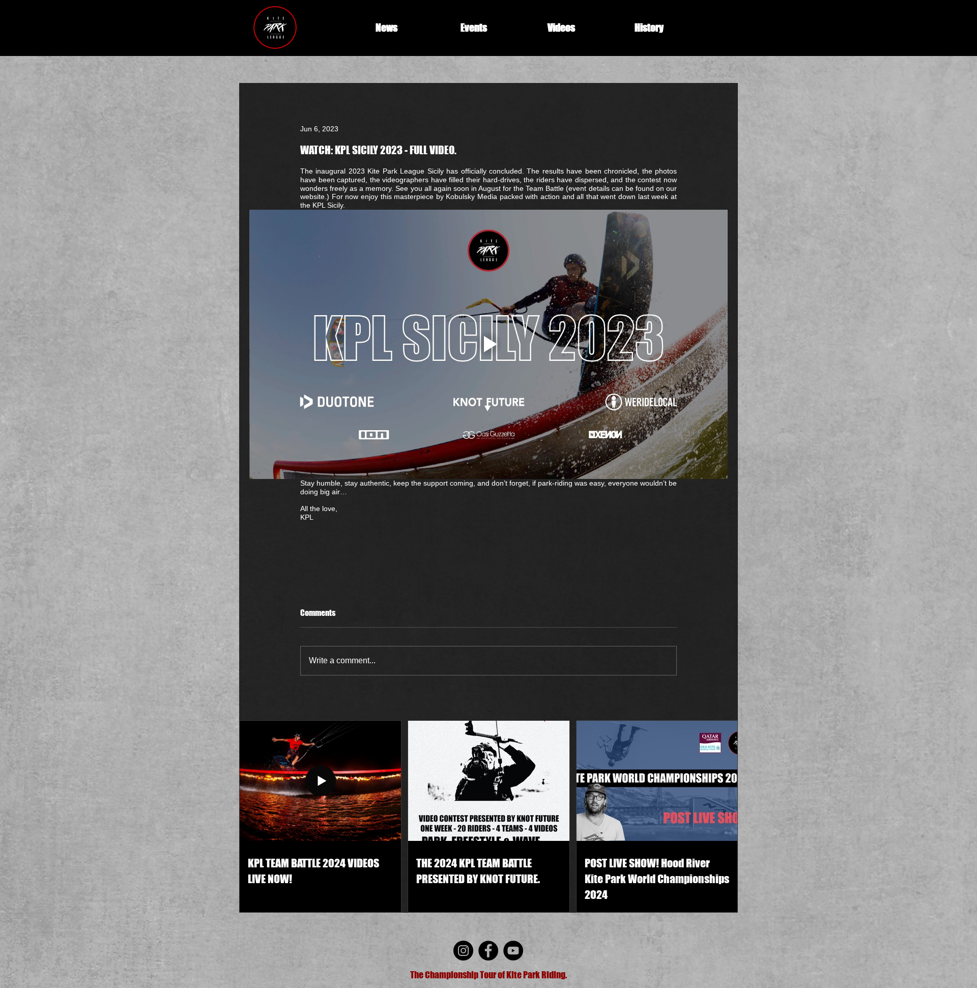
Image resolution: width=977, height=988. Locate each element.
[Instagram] (463, 951)
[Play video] (488, 344)
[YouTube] (513, 951)
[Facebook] (488, 951)
